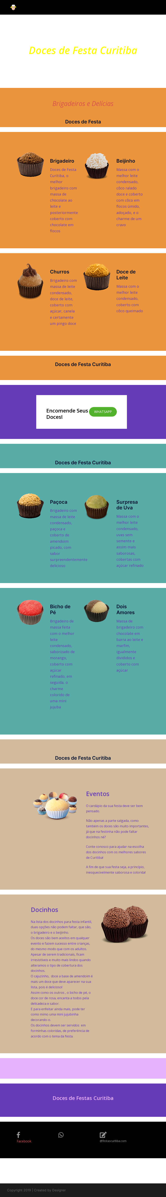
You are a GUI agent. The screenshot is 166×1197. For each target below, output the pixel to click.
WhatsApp (103, 411)
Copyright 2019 (19, 1190)
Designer (59, 1190)
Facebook (24, 1141)
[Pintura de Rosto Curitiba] (13, 7)
